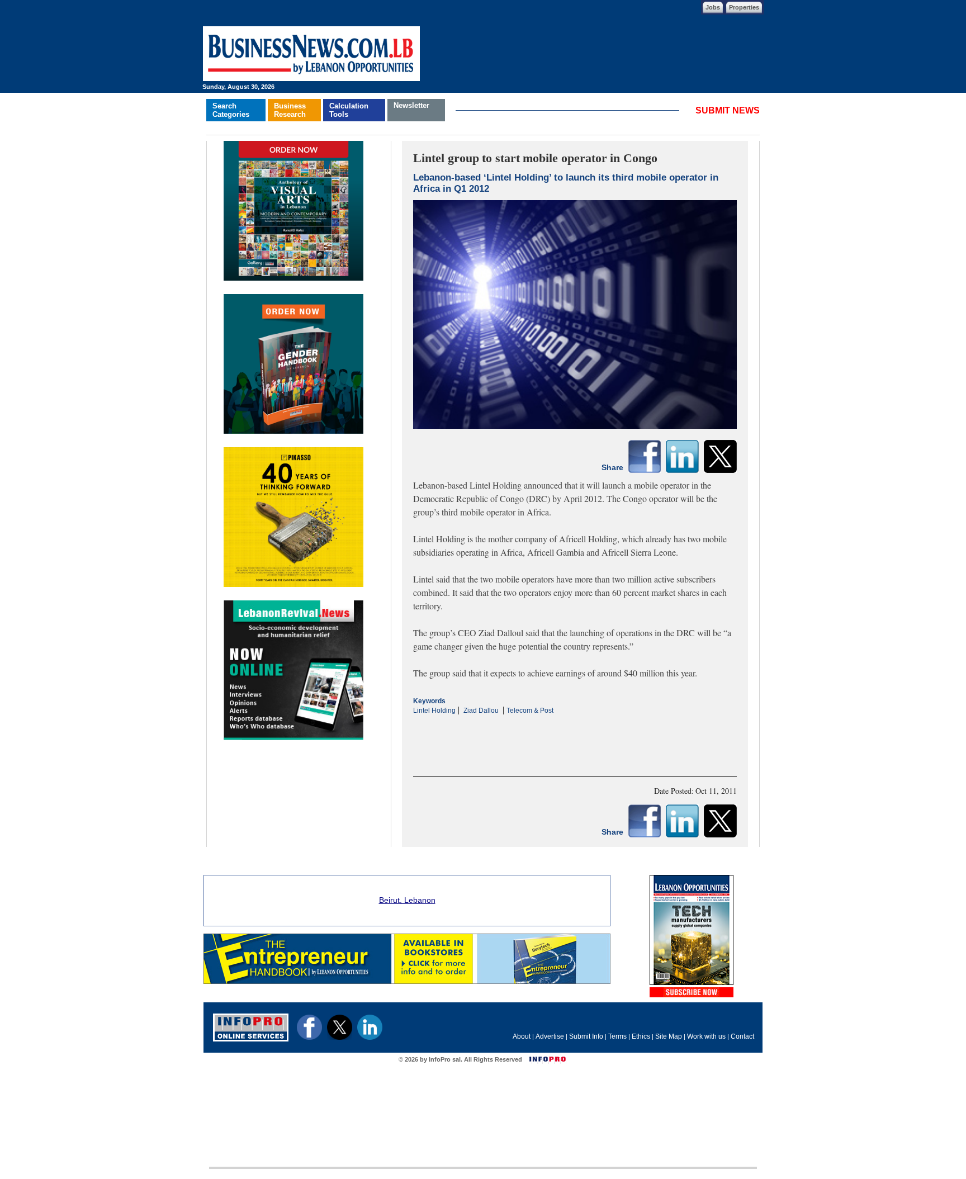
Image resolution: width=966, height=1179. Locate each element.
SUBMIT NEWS (727, 110)
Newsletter (411, 105)
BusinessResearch (290, 110)
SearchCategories (230, 110)
